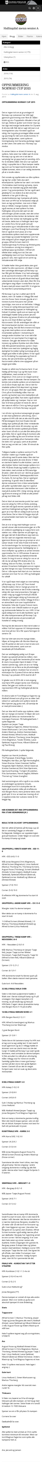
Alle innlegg (9, 47)
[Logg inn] (34, 8)
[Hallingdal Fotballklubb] (21, 2)
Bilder (20, 36)
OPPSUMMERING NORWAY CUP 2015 (16, 86)
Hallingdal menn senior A (20, 94)
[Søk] (30, 8)
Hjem (4, 36)
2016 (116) (8, 73)
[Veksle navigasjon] (38, 8)
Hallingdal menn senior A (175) (17, 52)
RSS (7, 62)
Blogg (12, 36)
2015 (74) (8, 78)
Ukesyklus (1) (9, 57)
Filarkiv (30, 36)
